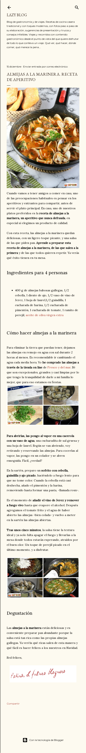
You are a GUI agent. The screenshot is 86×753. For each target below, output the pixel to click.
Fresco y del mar (59, 367)
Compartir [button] (13, 703)
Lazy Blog (17, 14)
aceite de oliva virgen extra (44, 315)
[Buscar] (76, 6)
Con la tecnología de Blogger (46, 740)
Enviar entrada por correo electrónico (45, 66)
